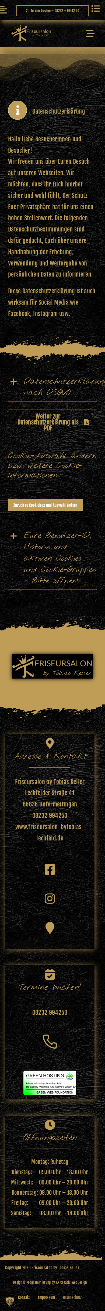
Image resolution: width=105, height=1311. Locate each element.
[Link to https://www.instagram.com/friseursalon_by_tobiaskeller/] (50, 899)
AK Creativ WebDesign (71, 1282)
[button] (52, 387)
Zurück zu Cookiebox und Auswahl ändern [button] (45, 505)
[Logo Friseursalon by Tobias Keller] (30, 28)
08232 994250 (50, 815)
